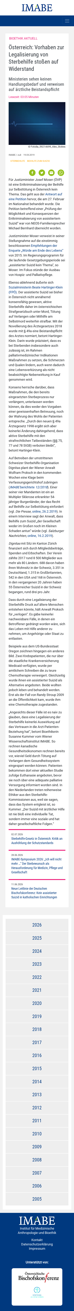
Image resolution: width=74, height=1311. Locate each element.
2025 (37, 938)
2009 (37, 1146)
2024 (37, 951)
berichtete (28, 487)
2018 (37, 1029)
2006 (37, 1186)
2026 (37, 925)
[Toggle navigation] (67, 20)
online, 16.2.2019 (39, 536)
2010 (37, 1133)
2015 (37, 1068)
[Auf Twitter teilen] (41, 172)
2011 (37, 1120)
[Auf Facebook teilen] (32, 172)
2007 (37, 1173)
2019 (37, 1016)
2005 (37, 1199)
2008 (37, 1160)
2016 (37, 1055)
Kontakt (37, 1240)
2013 (37, 1094)
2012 (37, 1107)
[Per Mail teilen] (51, 172)
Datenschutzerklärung (37, 1244)
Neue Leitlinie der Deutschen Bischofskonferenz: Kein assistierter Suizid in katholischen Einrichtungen (34, 893)
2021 (37, 990)
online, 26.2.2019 (44, 511)
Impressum (37, 1248)
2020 (37, 1003)
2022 (37, 977)
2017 (37, 1042)
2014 (37, 1081)
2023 (37, 964)
